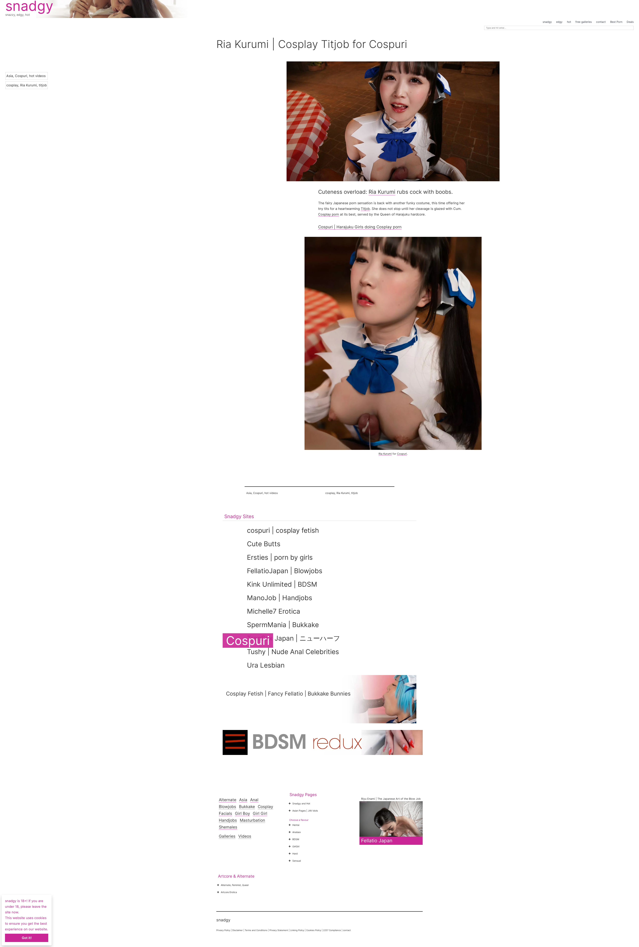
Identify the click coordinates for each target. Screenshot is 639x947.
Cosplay (265, 806)
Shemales (228, 827)
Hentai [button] (295, 825)
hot (569, 21)
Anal (254, 799)
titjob (43, 85)
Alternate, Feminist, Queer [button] (235, 885)
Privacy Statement (278, 930)
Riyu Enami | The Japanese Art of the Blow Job (391, 798)
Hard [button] (295, 853)
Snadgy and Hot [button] (301, 803)
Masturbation (252, 820)
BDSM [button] (295, 839)
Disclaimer (237, 930)
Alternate (227, 799)
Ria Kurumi (28, 85)
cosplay (12, 85)
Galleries (227, 836)
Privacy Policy (223, 930)
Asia (9, 76)
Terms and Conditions (256, 930)
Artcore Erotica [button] (229, 892)
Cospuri (21, 76)
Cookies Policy (313, 930)
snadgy (547, 21)
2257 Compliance (332, 930)
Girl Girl (260, 813)
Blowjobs (227, 806)
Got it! (27, 938)
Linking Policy (297, 930)
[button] (393, 121)
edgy (559, 21)
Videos (244, 836)
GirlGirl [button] (295, 846)
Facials (225, 813)
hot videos (37, 76)
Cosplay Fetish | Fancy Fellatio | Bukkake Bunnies (288, 693)
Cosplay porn (328, 214)
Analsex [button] (296, 832)
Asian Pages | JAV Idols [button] (305, 810)
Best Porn (616, 21)
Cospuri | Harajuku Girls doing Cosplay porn (360, 227)
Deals (630, 21)
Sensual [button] (296, 860)
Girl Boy (242, 813)
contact (601, 21)
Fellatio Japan (376, 840)
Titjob (365, 209)
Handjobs (228, 820)
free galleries (583, 21)
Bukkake (247, 806)
